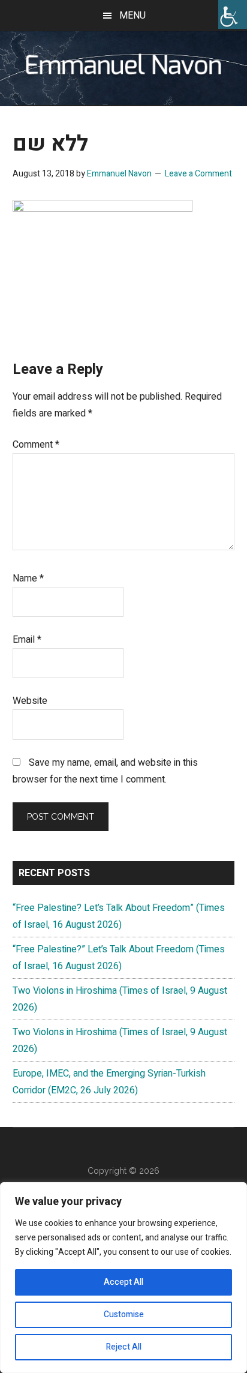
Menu (132, 15)
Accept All (123, 1282)
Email (27, 639)
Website (30, 701)
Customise (124, 1314)
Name (28, 578)
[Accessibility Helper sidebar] (232, 14)
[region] (123, 1277)
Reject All (123, 1347)
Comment (36, 444)
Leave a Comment (198, 173)
